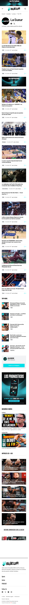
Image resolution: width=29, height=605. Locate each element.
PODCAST (4, 583)
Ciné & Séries (5, 188)
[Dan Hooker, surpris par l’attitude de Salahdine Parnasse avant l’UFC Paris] (5, 337)
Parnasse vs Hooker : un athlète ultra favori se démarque (18, 314)
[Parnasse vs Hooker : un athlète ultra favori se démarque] (5, 316)
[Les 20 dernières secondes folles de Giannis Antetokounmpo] (14, 37)
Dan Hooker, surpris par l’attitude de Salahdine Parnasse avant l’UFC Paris (18, 336)
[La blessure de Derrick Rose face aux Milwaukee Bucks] (14, 256)
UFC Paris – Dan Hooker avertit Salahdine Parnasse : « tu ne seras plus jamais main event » (17, 347)
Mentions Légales (9, 596)
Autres (3, 580)
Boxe (3, 293)
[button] (2, 8)
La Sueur (14, 13)
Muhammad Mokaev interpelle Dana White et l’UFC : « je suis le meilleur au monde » (18, 304)
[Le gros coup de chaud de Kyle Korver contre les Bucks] (14, 152)
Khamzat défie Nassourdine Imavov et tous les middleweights (17, 326)
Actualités (8, 13)
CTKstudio (14, 602)
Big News (12, 350)
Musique (4, 142)
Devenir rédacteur (5, 599)
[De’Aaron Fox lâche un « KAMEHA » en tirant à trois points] (14, 95)
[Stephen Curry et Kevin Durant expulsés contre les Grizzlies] (14, 60)
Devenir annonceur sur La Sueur (14, 529)
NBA (3, 50)
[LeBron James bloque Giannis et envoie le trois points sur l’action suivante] (14, 208)
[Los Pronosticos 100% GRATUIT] (14, 3)
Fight (11, 307)
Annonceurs (16, 596)
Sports (3, 576)
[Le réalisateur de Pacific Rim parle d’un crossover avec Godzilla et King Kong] (14, 175)
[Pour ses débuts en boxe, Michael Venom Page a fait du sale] (14, 280)
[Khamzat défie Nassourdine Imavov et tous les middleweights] (5, 327)
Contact (3, 596)
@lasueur (11, 358)
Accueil (3, 13)
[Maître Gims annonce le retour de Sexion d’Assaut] (14, 129)
